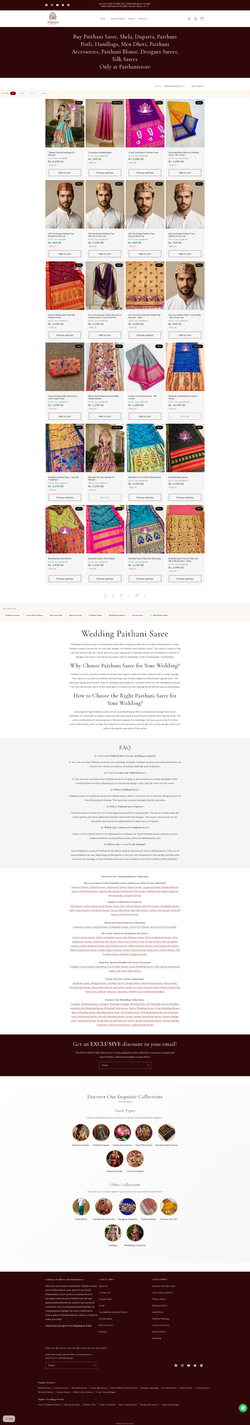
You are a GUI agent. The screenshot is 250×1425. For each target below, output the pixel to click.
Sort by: (158, 86)
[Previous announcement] (94, 5)
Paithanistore (128, 1423)
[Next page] (144, 595)
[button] (103, 19)
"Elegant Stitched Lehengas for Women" (61, 153)
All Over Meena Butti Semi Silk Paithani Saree (61, 316)
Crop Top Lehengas (106, 1392)
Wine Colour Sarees (83, 1392)
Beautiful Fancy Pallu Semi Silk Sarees (144, 558)
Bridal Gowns (44, 1388)
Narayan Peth (56, 615)
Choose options (105, 172)
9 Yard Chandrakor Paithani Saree (143, 152)
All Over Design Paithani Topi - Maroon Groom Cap (101, 235)
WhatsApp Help (160, 615)
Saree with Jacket (149, 1404)
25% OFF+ (33, 93)
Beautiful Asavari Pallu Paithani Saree (144, 477)
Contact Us (104, 1292)
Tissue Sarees (203, 1388)
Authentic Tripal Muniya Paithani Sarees (183, 397)
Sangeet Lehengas (149, 1388)
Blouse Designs (72, 1404)
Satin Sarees (186, 1388)
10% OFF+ (22, 93)
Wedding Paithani (117, 615)
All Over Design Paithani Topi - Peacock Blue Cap (142, 235)
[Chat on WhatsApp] (243, 1408)
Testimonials (105, 1299)
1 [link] (105, 595)
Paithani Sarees (13, 615)
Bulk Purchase (106, 1325)
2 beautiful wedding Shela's (100, 152)
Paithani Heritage (161, 1318)
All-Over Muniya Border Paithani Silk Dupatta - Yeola (144, 316)
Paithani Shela (95, 615)
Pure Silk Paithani (35, 615)
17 (136, 595)
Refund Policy (159, 1331)
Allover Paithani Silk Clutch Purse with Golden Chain (62, 397)
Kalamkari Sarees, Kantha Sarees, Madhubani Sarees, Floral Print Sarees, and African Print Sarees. (125, 926)
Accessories (137, 615)
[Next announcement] (156, 5)
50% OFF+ (44, 93)
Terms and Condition (162, 1292)
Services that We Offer (163, 1286)
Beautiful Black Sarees (178, 477)
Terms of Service (160, 1325)
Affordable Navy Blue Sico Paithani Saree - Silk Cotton (184, 153)
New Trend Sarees (128, 1404)
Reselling (156, 1338)
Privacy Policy (159, 1299)
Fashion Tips (89, 1404)
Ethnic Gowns (61, 1388)
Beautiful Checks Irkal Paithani (101, 558)
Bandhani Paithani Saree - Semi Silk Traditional (63, 478)
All (13, 93)
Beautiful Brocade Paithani (59, 558)
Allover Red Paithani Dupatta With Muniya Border (103, 397)
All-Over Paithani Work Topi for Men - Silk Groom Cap (185, 316)
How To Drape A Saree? (49, 1404)
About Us (103, 1286)
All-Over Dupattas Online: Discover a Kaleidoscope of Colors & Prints (104, 316)
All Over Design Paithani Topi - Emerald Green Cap (61, 235)
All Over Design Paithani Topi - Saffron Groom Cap (182, 235)
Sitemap (103, 1331)
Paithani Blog (105, 1318)
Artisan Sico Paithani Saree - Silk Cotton (142, 397)
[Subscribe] (148, 1065)
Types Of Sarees (107, 1404)
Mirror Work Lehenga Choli (124, 1388)
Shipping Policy (159, 1305)
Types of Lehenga (170, 1404)
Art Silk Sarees (169, 1388)
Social (102, 1305)
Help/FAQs (157, 1312)
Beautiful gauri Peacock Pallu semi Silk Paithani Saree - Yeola (183, 559)
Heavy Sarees (63, 1392)
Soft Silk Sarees (79, 1388)
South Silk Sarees (98, 1388)
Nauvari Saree (75, 615)
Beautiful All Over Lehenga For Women (101, 478)
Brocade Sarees (46, 1392)
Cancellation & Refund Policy (113, 1312)
